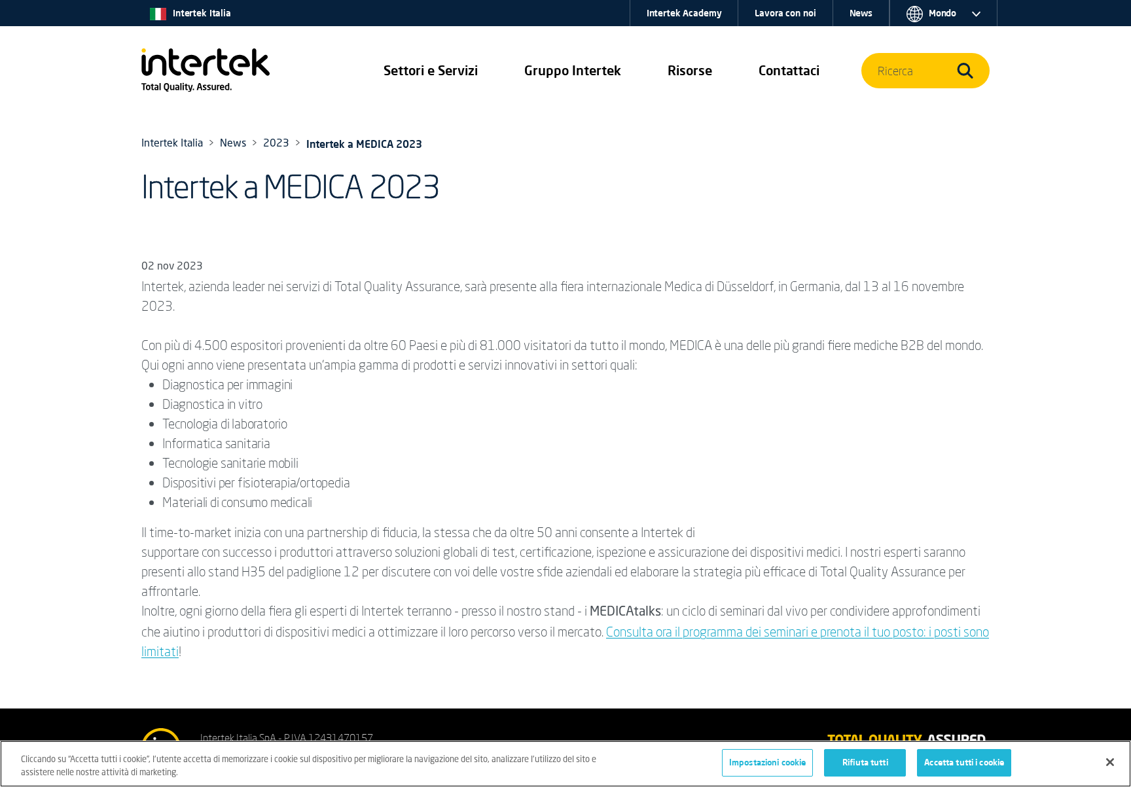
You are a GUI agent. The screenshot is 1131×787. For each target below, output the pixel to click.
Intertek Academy (684, 13)
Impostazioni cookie (767, 762)
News (861, 13)
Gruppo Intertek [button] (572, 70)
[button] (431, 70)
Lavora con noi (785, 13)
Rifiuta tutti (865, 762)
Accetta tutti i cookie (964, 762)
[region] (565, 764)
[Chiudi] (1110, 762)
